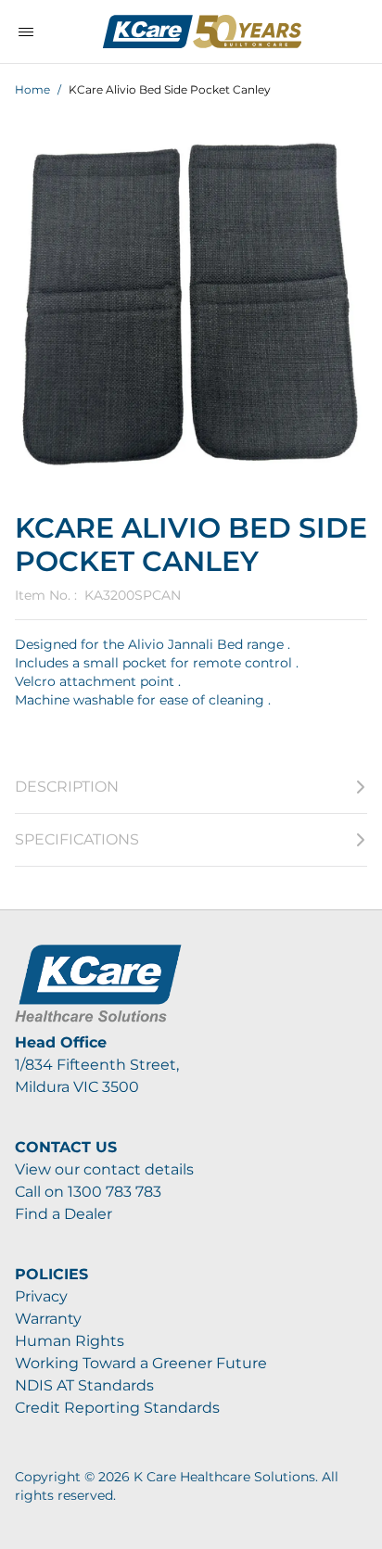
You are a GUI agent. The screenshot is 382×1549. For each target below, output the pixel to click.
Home (32, 89)
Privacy (41, 1296)
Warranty (48, 1318)
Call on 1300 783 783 (88, 1191)
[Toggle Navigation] (26, 31)
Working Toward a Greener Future (141, 1363)
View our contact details (104, 1169)
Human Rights (69, 1341)
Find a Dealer (63, 1214)
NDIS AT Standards (84, 1385)
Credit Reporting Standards (117, 1407)
